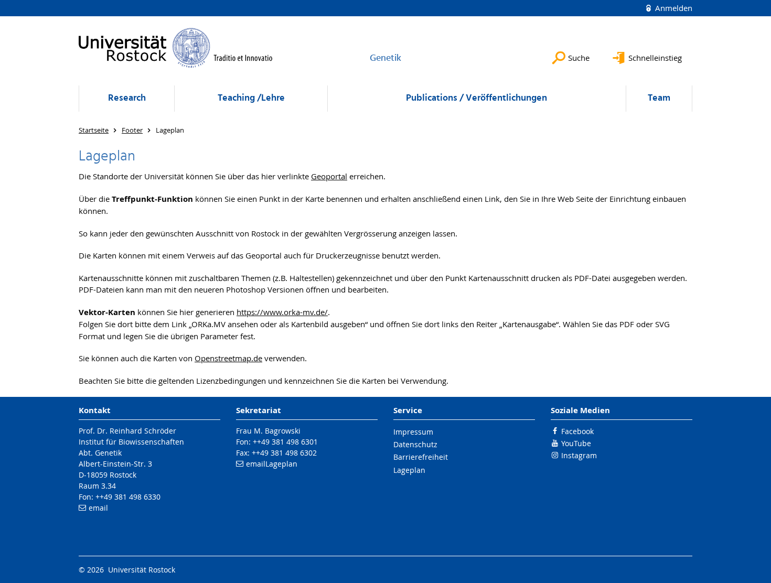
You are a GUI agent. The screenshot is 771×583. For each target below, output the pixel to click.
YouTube (576, 443)
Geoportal (329, 176)
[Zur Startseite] (176, 48)
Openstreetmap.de (228, 358)
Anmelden (672, 8)
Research (127, 98)
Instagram (579, 455)
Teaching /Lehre (251, 98)
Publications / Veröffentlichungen (476, 98)
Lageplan (281, 464)
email (98, 508)
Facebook (577, 431)
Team (659, 98)
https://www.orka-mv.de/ (282, 312)
